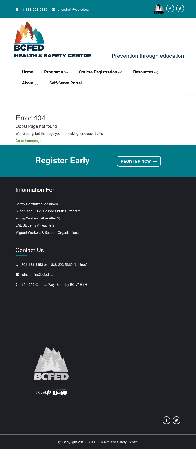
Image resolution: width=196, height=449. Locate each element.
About (27, 83)
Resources (143, 72)
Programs (53, 72)
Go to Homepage (29, 140)
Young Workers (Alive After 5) (38, 218)
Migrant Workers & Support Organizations (47, 232)
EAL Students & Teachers (35, 225)
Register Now (136, 161)
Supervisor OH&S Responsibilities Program (48, 211)
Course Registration (98, 72)
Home (27, 72)
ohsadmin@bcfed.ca (37, 274)
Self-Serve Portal (65, 83)
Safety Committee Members (37, 203)
